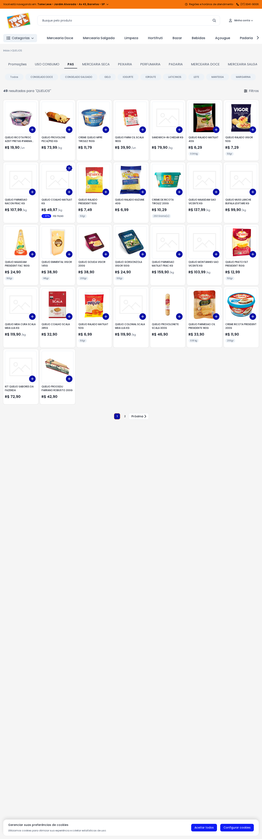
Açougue (222, 38)
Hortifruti (155, 38)
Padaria (246, 38)
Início (6, 50)
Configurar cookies (237, 827)
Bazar (177, 38)
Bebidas (198, 38)
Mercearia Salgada (99, 38)
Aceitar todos (204, 827)
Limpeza (131, 38)
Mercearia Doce (60, 38)
